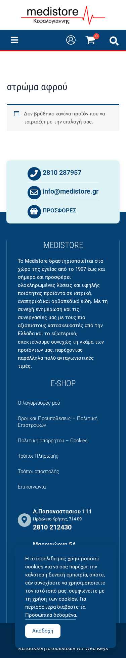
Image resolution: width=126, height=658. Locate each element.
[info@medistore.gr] (34, 192)
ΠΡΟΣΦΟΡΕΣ (59, 210)
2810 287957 (62, 172)
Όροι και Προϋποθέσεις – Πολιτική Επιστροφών (57, 421)
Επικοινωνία (32, 487)
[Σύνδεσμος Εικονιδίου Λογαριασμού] (71, 40)
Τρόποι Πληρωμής (38, 456)
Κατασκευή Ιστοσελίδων (46, 648)
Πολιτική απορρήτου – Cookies (53, 441)
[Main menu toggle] (14, 40)
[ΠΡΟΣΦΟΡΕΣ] (34, 211)
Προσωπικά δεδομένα (50, 615)
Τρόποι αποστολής (38, 471)
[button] (114, 42)
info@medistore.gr (70, 191)
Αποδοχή (42, 631)
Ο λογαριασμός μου (39, 403)
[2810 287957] (34, 174)
